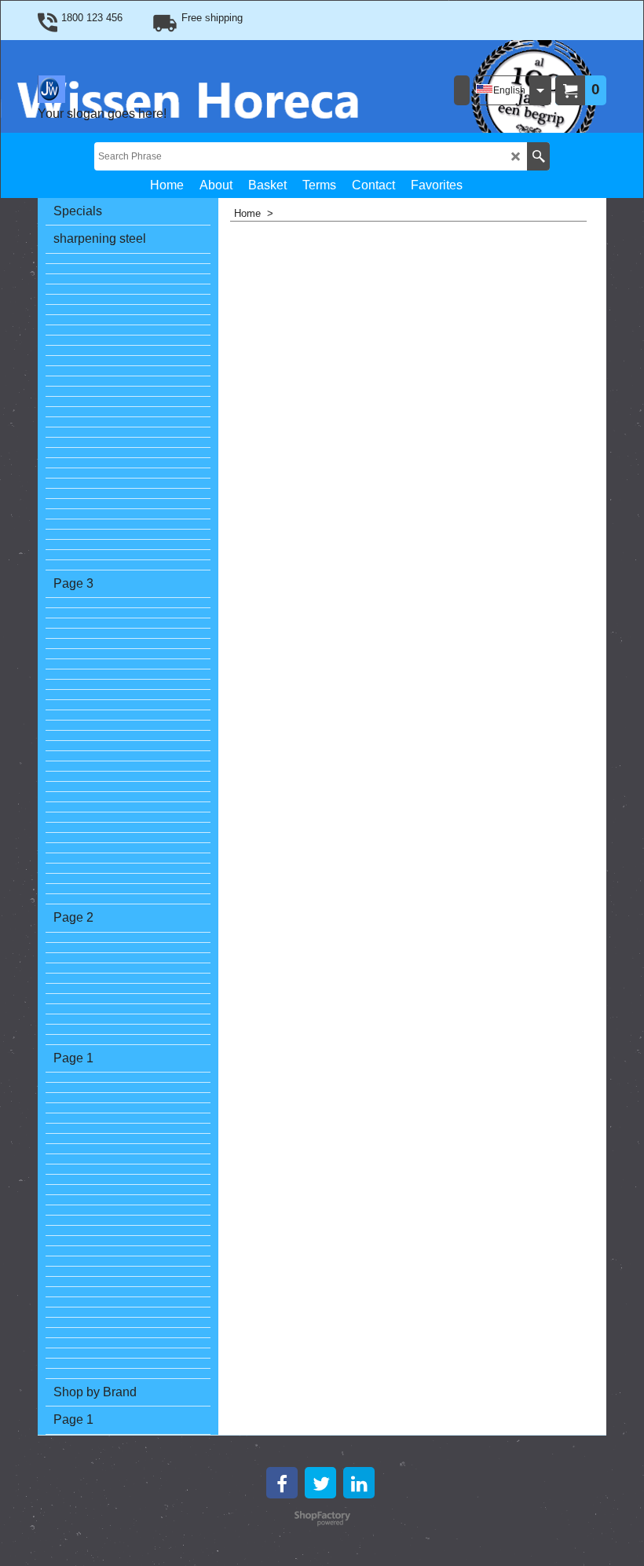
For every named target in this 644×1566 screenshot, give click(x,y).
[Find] (538, 156)
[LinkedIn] (359, 1482)
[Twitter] (320, 1482)
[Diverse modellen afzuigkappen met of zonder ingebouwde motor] (128, 289)
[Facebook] (282, 1482)
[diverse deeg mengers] (128, 463)
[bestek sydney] (128, 371)
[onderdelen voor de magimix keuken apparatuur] (128, 848)
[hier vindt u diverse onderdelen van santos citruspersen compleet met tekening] (128, 443)
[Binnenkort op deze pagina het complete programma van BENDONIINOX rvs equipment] (128, 351)
